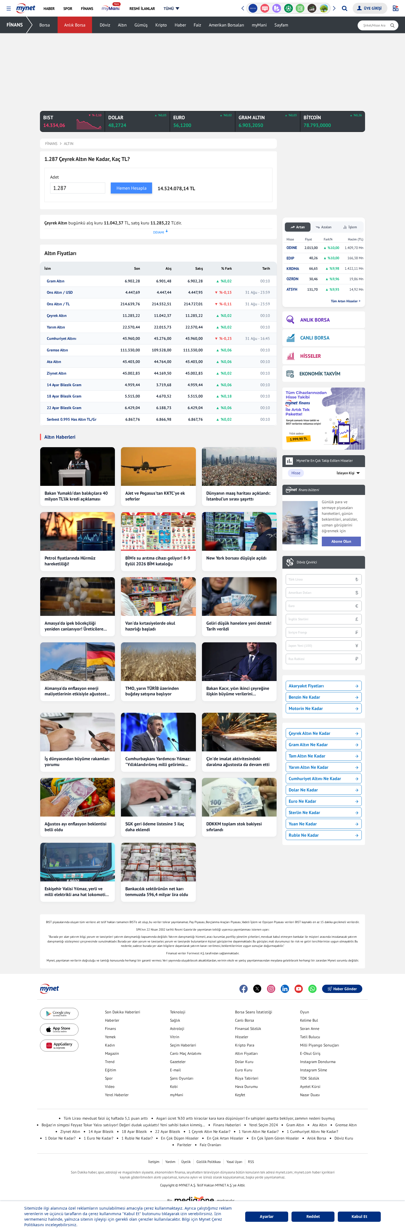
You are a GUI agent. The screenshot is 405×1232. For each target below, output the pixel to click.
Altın (122, 25)
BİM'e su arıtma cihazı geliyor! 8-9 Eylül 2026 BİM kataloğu (157, 560)
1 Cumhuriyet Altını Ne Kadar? (312, 1131)
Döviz (105, 25)
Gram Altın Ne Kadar (308, 744)
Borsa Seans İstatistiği (253, 1012)
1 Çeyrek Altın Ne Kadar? (209, 1131)
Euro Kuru (243, 1069)
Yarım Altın (56, 327)
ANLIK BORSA (315, 320)
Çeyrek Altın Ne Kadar (309, 733)
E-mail (175, 1069)
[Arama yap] (344, 8)
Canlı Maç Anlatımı (185, 1053)
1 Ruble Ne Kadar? (137, 1138)
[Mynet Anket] (265, 8)
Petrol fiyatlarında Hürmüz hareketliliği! (70, 560)
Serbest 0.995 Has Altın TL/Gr (71, 419)
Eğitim (110, 1069)
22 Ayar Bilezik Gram (64, 408)
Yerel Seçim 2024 (263, 1124)
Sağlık (175, 1020)
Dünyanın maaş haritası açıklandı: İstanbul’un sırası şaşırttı (238, 496)
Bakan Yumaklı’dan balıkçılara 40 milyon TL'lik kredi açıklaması (76, 496)
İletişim (154, 1161)
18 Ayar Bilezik (134, 1131)
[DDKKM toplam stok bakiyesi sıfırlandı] (239, 797)
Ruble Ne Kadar (304, 835)
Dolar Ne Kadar (303, 790)
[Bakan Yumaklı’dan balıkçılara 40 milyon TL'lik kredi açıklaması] (77, 466)
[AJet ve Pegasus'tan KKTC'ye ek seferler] (158, 466)
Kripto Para (244, 1045)
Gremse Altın (57, 350)
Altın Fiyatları (246, 1053)
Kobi (174, 1086)
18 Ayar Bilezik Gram (64, 396)
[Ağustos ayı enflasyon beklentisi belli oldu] (77, 797)
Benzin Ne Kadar (304, 697)
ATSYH (292, 289)
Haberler (112, 1020)
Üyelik (186, 1161)
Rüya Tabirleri (246, 1078)
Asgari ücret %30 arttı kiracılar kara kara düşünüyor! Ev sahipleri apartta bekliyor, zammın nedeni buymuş (245, 1118)
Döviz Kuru (343, 1138)
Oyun (304, 1012)
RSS (251, 1161)
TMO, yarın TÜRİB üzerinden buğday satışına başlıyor (152, 691)
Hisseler (241, 1036)
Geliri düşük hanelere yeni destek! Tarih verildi (238, 626)
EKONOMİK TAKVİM (319, 373)
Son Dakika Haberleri (122, 1012)
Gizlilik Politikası (208, 1161)
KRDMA (293, 268)
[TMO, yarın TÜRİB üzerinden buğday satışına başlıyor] (158, 661)
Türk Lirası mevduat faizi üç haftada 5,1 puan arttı (106, 1118)
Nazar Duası (310, 1094)
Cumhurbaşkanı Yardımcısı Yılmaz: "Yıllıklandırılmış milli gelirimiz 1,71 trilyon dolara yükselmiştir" (157, 761)
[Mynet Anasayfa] (25, 6)
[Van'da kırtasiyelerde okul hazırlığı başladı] (158, 596)
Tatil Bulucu (310, 1036)
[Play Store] (59, 1014)
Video (110, 1086)
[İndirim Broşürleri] (276, 8)
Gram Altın (55, 281)
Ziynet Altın (56, 373)
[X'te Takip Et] (257, 989)
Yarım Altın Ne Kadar (308, 767)
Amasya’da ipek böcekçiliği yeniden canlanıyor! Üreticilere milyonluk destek (74, 626)
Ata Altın (54, 361)
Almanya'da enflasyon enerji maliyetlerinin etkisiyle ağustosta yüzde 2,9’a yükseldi (77, 691)
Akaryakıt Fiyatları (306, 685)
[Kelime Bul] (300, 8)
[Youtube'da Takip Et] (299, 989)
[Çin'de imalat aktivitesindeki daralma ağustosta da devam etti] (239, 732)
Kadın (110, 1045)
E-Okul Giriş (310, 1053)
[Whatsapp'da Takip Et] (312, 989)
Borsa (44, 25)
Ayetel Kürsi (310, 1086)
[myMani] (111, 9)
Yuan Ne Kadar (303, 823)
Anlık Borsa (74, 25)
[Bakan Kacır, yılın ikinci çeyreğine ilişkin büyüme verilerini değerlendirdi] (239, 661)
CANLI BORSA (315, 338)
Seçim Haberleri (183, 1045)
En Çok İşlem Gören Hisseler (275, 1138)
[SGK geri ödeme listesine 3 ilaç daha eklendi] (158, 797)
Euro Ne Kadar (302, 801)
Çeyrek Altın (57, 315)
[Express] (253, 8)
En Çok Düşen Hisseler (180, 1138)
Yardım (170, 1161)
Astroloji (177, 1028)
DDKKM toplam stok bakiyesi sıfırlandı (234, 826)
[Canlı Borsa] (312, 8)
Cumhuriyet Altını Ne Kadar (315, 778)
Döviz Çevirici (307, 562)
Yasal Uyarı (234, 1161)
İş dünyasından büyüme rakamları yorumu (77, 761)
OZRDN (292, 279)
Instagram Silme (313, 1069)
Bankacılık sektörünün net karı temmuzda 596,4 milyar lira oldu (156, 891)
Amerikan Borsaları (226, 25)
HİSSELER (310, 356)
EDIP (290, 258)
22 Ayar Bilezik (167, 1131)
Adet (54, 177)
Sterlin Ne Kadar (304, 812)
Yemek (110, 1036)
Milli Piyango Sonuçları (319, 1045)
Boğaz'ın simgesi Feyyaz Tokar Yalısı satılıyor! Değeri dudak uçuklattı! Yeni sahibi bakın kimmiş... (123, 1124)
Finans (110, 1028)
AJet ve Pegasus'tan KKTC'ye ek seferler (155, 496)
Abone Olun (341, 541)
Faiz (197, 25)
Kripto (161, 25)
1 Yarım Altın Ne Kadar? (259, 1131)
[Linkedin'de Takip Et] (285, 989)
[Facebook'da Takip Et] (243, 989)
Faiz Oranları (210, 1144)
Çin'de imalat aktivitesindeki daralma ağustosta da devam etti (237, 761)
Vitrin (174, 1036)
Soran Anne (309, 1028)
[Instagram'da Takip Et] (271, 989)
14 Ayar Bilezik (101, 1131)
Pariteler (184, 1144)
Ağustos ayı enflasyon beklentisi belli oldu (75, 826)
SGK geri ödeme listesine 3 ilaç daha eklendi (154, 826)
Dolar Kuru (244, 1061)
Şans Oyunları (181, 1078)
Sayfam (281, 25)
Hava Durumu (246, 1086)
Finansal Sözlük (248, 1028)
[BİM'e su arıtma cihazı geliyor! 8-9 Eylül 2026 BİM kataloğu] (158, 531)
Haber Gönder (345, 988)
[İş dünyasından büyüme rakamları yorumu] (77, 732)
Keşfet (240, 1094)
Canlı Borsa (244, 1020)
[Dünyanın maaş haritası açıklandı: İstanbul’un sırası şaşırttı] (239, 466)
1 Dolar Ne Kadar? (60, 1138)
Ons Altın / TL (58, 304)
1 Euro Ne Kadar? (98, 1138)
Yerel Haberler (117, 1094)
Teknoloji (177, 1012)
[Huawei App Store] (59, 1045)
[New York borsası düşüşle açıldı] (239, 531)
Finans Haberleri (227, 1124)
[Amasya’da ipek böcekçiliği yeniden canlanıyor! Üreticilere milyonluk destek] (77, 596)
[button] (9, 9)
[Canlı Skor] (288, 8)
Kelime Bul (309, 1020)
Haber (180, 25)
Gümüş (141, 25)
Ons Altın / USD (60, 292)
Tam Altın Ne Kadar (307, 756)
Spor (109, 1078)
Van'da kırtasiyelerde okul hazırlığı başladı (150, 626)
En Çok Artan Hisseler (225, 1138)
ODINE (292, 247)
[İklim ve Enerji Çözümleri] (324, 8)
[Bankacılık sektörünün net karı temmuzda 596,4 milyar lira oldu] (158, 862)
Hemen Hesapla (132, 188)
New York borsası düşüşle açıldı (236, 558)
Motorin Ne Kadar (306, 708)
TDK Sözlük (309, 1078)
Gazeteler (178, 1061)
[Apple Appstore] (59, 1029)
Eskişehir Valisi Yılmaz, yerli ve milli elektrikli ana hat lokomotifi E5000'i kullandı (76, 891)
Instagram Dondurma (318, 1061)
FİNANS (15, 25)
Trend (110, 1061)
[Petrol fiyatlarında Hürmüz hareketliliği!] (77, 531)
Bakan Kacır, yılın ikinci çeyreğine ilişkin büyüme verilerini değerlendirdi (237, 691)
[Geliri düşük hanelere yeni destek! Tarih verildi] (239, 596)
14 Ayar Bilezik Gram (64, 385)
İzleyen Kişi (346, 473)
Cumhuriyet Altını (61, 338)
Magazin (112, 1053)
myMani (259, 25)
